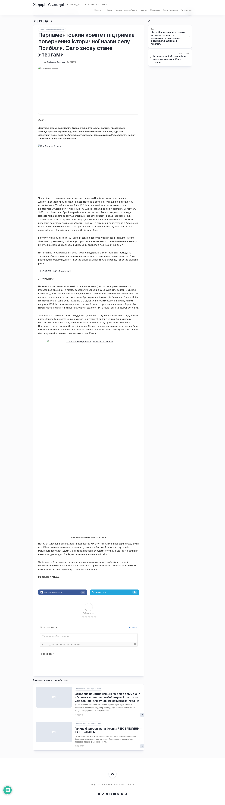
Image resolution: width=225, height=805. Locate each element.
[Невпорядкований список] (61, 644)
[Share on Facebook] (40, 21)
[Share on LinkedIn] (52, 21)
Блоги (109, 10)
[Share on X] (35, 21)
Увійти (134, 627)
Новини (97, 10)
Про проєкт (186, 10)
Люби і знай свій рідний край (52, 29)
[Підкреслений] (50, 644)
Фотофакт (155, 10)
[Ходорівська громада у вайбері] (110, 794)
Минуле (144, 10)
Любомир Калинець (56, 62)
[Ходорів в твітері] (103, 794)
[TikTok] (126, 794)
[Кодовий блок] (68, 644)
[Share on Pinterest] (46, 21)
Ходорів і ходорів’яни (125, 10)
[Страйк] (53, 644)
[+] (78, 644)
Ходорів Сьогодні (48, 4)
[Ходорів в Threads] (122, 794)
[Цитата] (64, 644)
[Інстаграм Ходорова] (118, 794)
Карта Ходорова (170, 10)
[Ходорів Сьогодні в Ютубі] (114, 794)
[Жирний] (42, 644)
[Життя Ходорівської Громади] (99, 794)
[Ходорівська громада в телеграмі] (106, 794)
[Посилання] (71, 644)
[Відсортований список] (57, 644)
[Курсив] (46, 644)
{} (75, 644)
